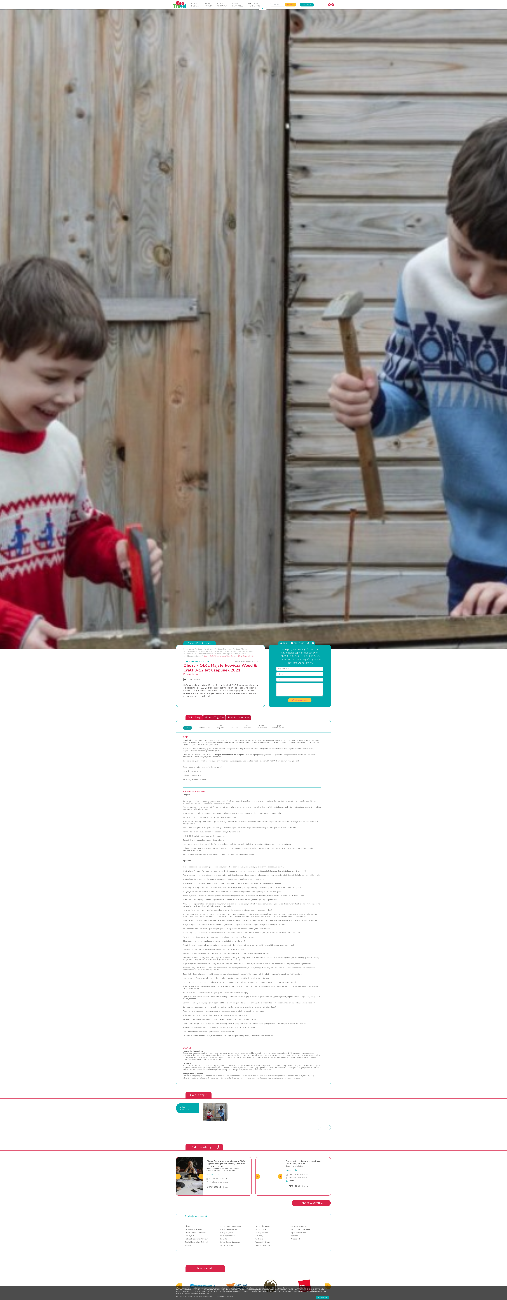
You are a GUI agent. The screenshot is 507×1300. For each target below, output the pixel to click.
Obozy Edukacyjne (223, 794)
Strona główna (188, 789)
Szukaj (290, 5)
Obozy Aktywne (242, 789)
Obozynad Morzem (237, 5)
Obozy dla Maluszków (195, 791)
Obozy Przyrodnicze (205, 794)
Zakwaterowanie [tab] (202, 868)
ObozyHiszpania (195, 5)
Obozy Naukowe (240, 794)
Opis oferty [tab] (194, 857)
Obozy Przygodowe (225, 789)
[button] (263, 8)
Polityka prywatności (184, 1296)
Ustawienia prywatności (203, 1296)
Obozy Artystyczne (194, 796)
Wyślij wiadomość (300, 840)
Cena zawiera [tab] (247, 867)
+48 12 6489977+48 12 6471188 (254, 5)
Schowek (307, 5)
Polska (186, 814)
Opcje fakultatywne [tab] (278, 867)
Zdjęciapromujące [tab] (185, 1248)
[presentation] (321, 1267)
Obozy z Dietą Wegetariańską (218, 791)
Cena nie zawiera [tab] (262, 867)
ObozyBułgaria (208, 5)
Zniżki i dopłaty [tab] (220, 867)
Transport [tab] (233, 868)
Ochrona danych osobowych (224, 1296)
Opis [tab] (188, 868)
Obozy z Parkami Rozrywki (243, 791)
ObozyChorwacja (222, 5)
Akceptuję (322, 1297)
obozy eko (190, 794)
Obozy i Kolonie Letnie (206, 789)
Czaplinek (196, 814)
